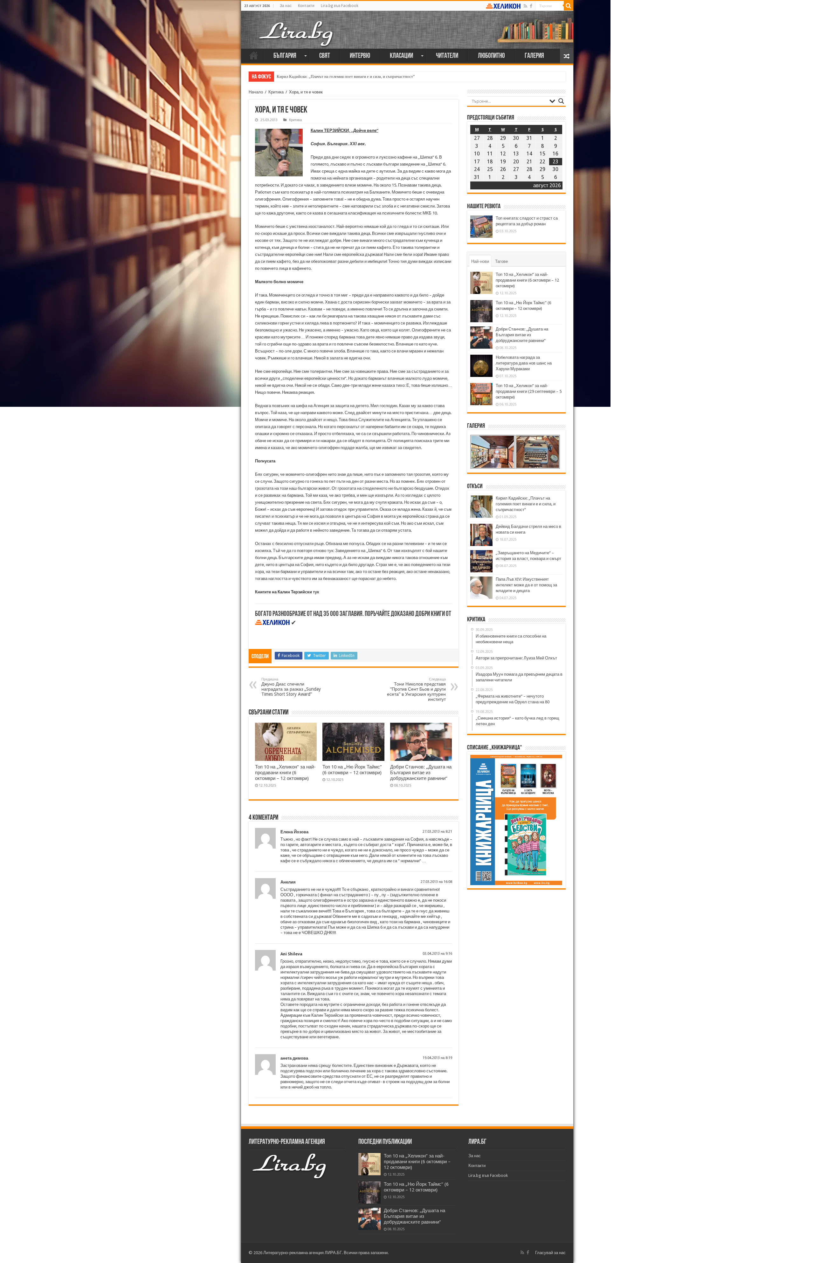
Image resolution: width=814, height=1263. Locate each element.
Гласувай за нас (550, 1252)
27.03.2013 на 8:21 (437, 831)
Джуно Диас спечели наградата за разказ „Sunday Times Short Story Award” (291, 687)
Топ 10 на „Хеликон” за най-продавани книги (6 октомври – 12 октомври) (285, 772)
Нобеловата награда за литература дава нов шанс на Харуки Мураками (524, 363)
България (284, 56)
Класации (401, 56)
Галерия (534, 56)
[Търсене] (568, 5)
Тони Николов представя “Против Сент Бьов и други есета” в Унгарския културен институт (416, 689)
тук (316, 592)
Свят (324, 56)
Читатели (447, 56)
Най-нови (480, 261)
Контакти (306, 5)
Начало (253, 55)
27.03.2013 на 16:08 (436, 882)
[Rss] (525, 6)
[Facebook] (531, 6)
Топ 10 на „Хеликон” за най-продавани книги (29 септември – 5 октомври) (529, 391)
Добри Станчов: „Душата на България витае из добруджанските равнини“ (421, 772)
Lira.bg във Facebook (339, 5)
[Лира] (296, 27)
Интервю (360, 56)
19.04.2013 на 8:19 (437, 1058)
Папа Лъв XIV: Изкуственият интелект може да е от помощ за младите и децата (526, 585)
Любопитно (491, 56)
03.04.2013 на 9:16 (437, 954)
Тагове (501, 261)
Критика (276, 92)
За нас (286, 5)
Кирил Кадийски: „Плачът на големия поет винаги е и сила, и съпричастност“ (346, 76)
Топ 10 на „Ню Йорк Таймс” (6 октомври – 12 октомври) (352, 769)
